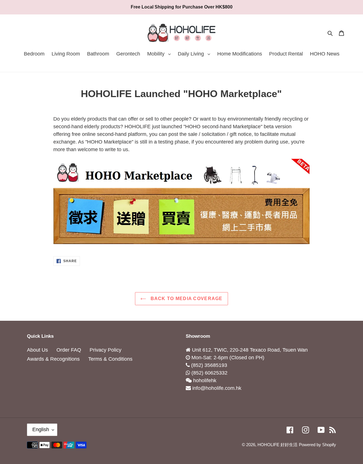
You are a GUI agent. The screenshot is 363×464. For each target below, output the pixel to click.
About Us (37, 350)
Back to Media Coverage (185, 298)
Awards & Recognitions (53, 359)
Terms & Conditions (110, 359)
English (40, 429)
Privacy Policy (105, 350)
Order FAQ (68, 350)
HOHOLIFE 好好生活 (277, 444)
